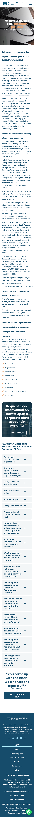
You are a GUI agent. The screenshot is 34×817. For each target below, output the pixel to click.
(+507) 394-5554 (17, 800)
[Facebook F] (9, 738)
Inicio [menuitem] (17, 749)
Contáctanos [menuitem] (17, 766)
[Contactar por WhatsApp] (29, 812)
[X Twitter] (17, 738)
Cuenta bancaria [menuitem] (17, 758)
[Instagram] (13, 738)
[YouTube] (21, 738)
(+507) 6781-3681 (17, 795)
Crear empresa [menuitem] (17, 754)
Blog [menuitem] (17, 770)
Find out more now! (17, 695)
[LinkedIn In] (25, 738)
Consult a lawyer (17, 433)
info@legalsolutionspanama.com (17, 791)
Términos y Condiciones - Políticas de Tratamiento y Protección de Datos (17, 810)
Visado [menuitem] (17, 762)
